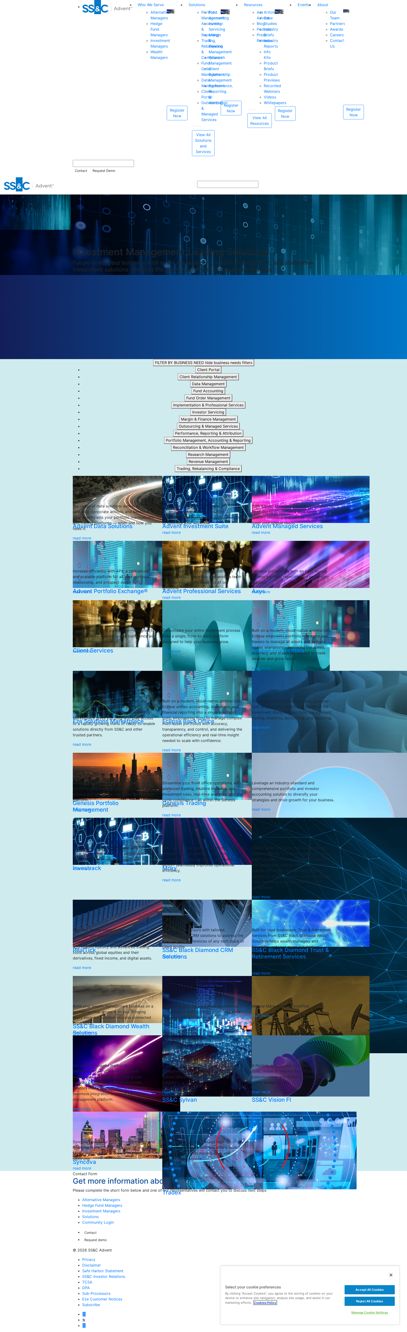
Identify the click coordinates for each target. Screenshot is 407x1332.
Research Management (208, 454)
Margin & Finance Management (208, 419)
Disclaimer (91, 1265)
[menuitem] (108, 78)
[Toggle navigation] (400, 184)
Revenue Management (208, 461)
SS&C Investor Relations (103, 1276)
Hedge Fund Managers (102, 1205)
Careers (337, 34)
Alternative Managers (101, 1199)
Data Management (208, 383)
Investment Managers (101, 1211)
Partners (337, 23)
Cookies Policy (265, 1302)
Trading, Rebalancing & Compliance (208, 468)
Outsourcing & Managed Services (208, 426)
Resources (253, 4)
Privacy (88, 1259)
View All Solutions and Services (203, 143)
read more (82, 538)
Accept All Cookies (369, 1290)
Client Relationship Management (208, 376)
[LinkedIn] (84, 1325)
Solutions (197, 4)
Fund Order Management (208, 398)
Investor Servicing (208, 412)
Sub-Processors (96, 1293)
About (322, 4)
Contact (81, 171)
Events (304, 4)
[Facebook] (84, 1314)
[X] (83, 1319)
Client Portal (208, 369)
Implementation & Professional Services (208, 405)
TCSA (87, 1282)
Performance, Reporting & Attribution (208, 433)
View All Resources (259, 120)
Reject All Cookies (369, 1301)
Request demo (95, 1240)
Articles (270, 12)
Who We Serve (151, 4)
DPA (86, 1287)
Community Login (98, 1222)
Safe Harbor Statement (102, 1270)
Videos (270, 97)
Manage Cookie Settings (369, 1312)
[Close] (391, 1275)
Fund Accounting (208, 391)
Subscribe (91, 1304)
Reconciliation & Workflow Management (208, 447)
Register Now (177, 113)
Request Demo (104, 171)
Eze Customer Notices (102, 1299)
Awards (336, 29)
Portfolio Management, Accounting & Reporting (208, 440)
